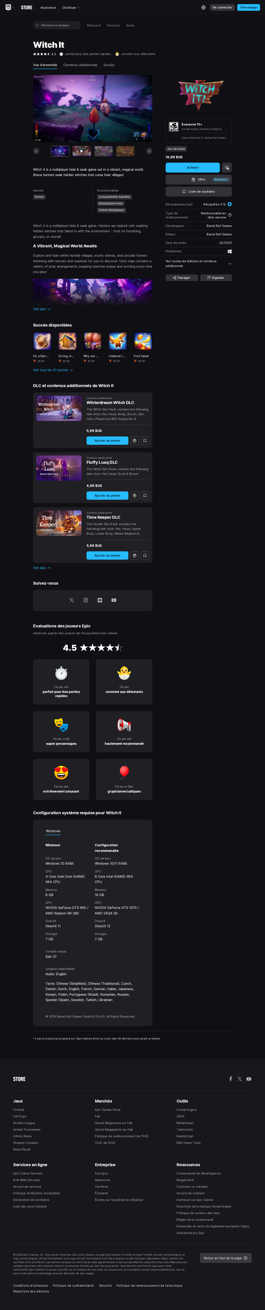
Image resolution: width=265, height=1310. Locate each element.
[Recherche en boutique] (37, 25)
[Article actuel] (60, 151)
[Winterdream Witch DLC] (59, 408)
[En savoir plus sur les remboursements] (230, 215)
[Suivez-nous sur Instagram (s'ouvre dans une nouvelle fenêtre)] (86, 600)
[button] (92, 309)
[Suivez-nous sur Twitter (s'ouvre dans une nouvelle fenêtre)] (72, 600)
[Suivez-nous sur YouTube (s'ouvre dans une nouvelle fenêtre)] (114, 600)
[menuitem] (94, 25)
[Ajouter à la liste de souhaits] (145, 440)
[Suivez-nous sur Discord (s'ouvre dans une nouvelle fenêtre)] (100, 600)
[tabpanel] (93, 888)
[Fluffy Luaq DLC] (59, 468)
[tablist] (93, 831)
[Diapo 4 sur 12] (125, 151)
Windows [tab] (53, 831)
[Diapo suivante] (149, 151)
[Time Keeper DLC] (59, 523)
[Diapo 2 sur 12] (81, 151)
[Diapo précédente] (36, 151)
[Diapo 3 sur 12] (103, 151)
